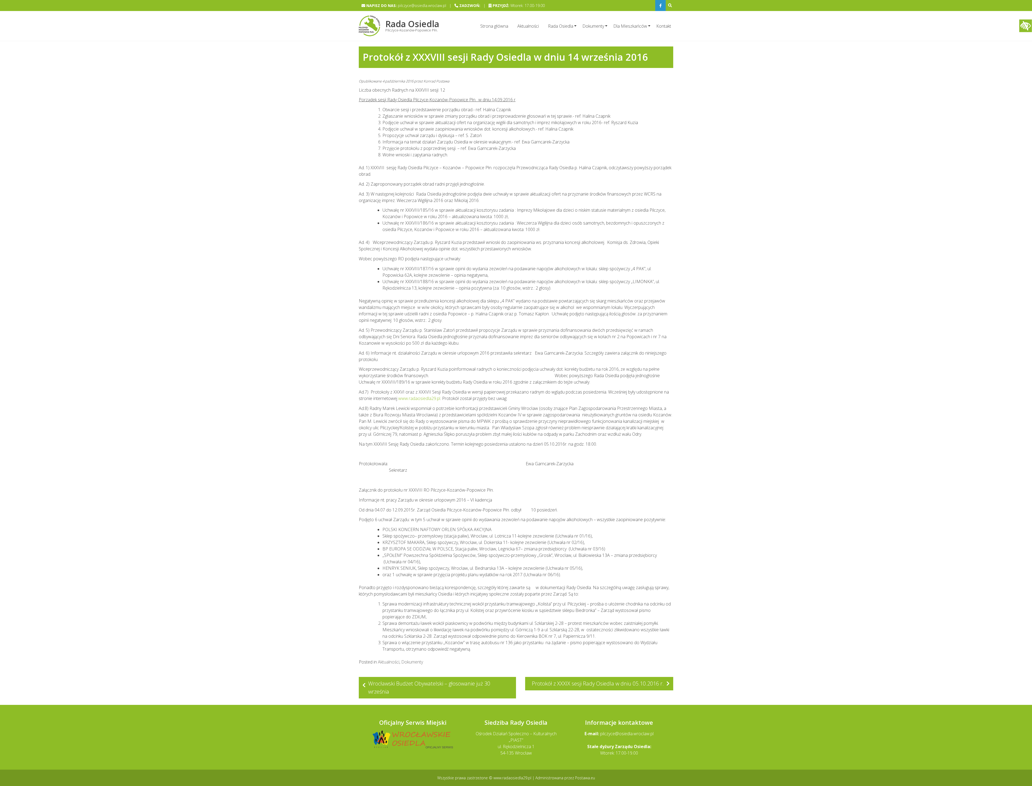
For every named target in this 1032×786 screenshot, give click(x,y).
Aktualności (528, 26)
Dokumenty (593, 26)
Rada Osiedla (560, 26)
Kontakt (663, 26)
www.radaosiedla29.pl (419, 398)
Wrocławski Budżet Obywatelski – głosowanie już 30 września (429, 687)
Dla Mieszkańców (630, 26)
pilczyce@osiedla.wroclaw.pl (627, 734)
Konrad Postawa (436, 81)
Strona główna (494, 26)
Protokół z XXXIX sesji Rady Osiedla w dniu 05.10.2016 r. (598, 683)
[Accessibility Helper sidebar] (1025, 25)
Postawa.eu (585, 777)
